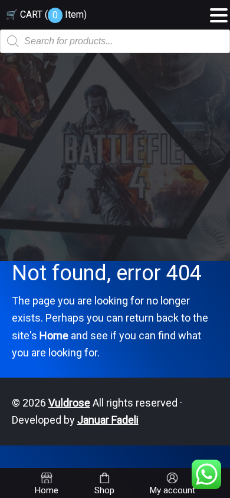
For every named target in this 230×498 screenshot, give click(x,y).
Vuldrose (69, 403)
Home (54, 335)
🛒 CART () (46, 14)
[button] (219, 11)
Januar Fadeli (108, 420)
